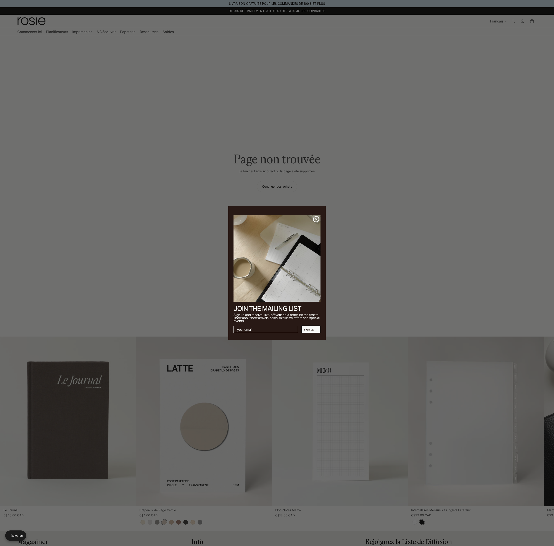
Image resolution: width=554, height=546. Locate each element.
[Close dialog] (316, 219)
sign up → (311, 329)
